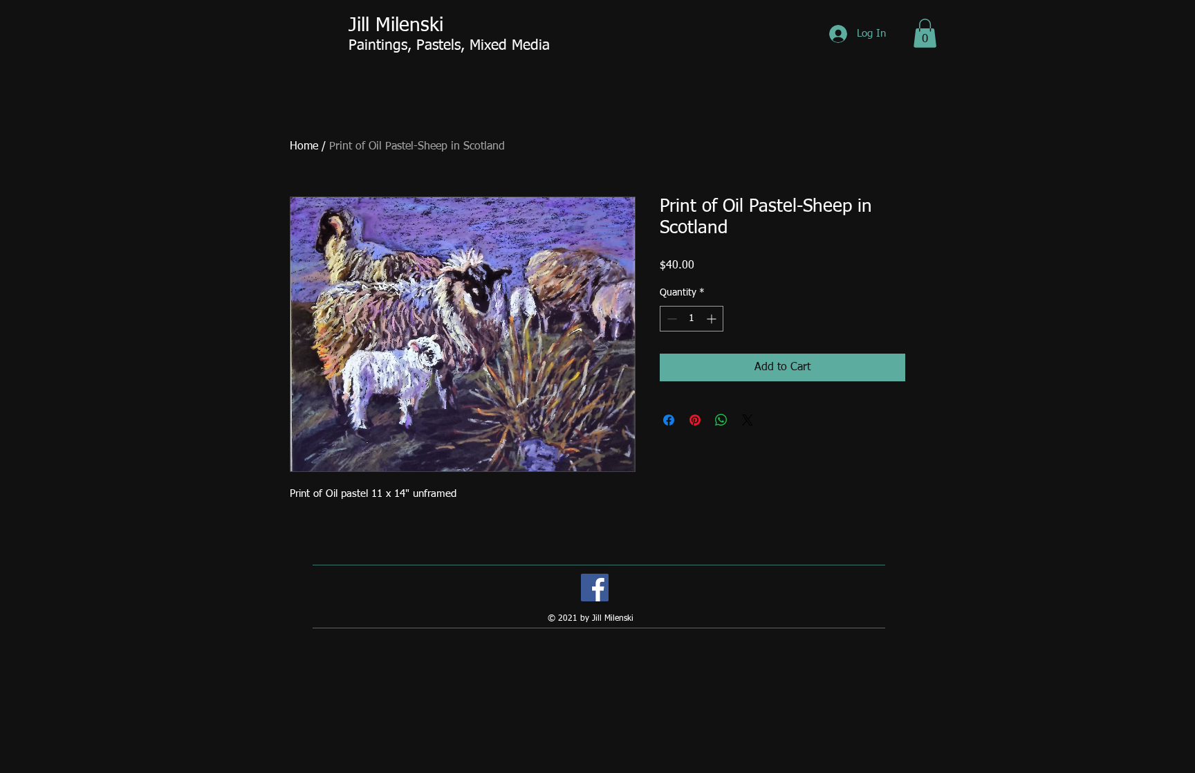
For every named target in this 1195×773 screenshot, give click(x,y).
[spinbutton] (691, 319)
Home (304, 146)
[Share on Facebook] (668, 420)
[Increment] (712, 319)
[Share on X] (747, 420)
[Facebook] (595, 587)
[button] (925, 33)
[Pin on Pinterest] (695, 420)
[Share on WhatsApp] (721, 420)
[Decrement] (670, 319)
